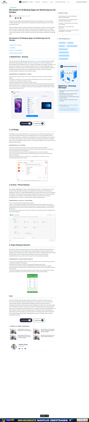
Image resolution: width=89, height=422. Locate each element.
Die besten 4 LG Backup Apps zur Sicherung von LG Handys (67, 23)
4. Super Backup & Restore (16, 53)
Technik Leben (62, 42)
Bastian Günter (22, 16)
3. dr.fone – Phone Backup (15, 50)
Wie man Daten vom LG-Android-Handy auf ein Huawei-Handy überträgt (68, 20)
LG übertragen (13, 7)
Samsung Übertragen (63, 52)
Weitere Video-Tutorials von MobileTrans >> (69, 109)
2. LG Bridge (12, 47)
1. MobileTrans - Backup (15, 45)
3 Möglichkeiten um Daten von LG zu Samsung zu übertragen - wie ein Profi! (68, 30)
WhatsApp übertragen (64, 55)
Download (24, 123)
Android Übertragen (63, 58)
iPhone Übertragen (63, 49)
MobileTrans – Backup (35, 61)
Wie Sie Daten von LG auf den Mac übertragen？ (66, 27)
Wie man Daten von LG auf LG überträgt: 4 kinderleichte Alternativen (67, 17)
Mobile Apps (61, 46)
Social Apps (70, 42)
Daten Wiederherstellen (72, 46)
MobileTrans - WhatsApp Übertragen (67, 87)
